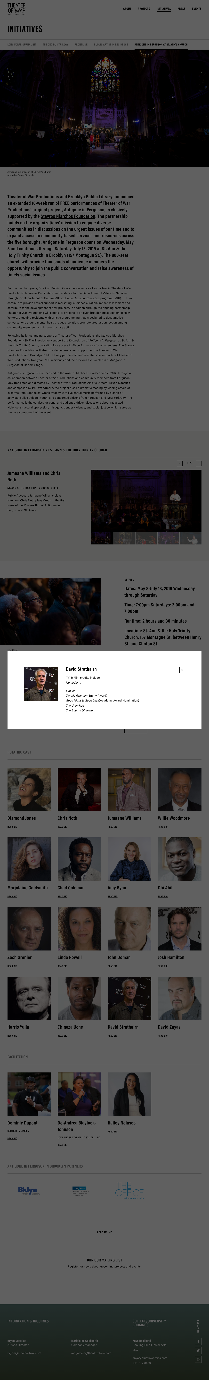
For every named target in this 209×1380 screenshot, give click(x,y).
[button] (182, 670)
